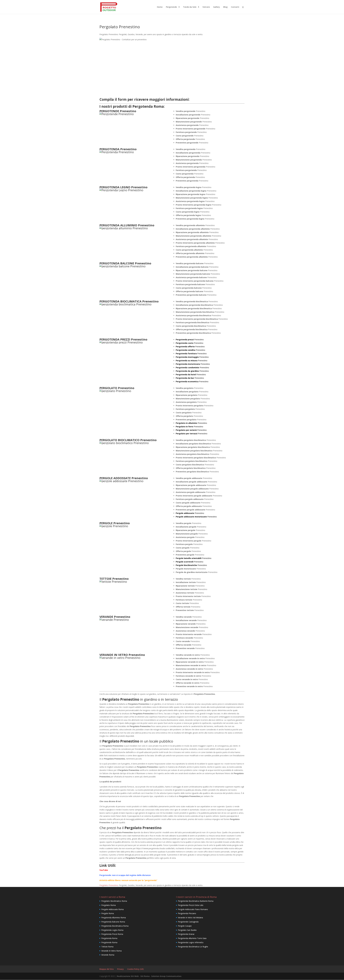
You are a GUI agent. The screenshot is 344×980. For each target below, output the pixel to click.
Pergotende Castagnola (188, 921)
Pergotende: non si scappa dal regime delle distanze (125, 875)
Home (159, 7)
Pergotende (171, 7)
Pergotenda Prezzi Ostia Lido (190, 905)
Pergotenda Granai (186, 934)
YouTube (103, 870)
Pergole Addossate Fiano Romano (193, 909)
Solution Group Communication (166, 976)
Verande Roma (107, 955)
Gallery (216, 7)
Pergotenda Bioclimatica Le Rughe (193, 946)
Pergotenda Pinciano (187, 913)
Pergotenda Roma (109, 938)
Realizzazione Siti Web (128, 976)
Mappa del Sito (106, 969)
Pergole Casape (185, 926)
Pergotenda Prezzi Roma (112, 934)
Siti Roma (145, 976)
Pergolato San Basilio (187, 930)
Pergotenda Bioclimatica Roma (114, 926)
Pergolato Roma (108, 905)
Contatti (235, 7)
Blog (225, 7)
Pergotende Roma (109, 942)
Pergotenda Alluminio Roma (113, 917)
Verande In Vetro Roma (111, 950)
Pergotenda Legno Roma (112, 930)
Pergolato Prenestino (108, 885)
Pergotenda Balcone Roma (113, 921)
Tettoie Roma (107, 946)
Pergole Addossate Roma (112, 909)
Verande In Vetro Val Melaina (190, 917)
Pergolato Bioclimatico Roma (114, 901)
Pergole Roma (107, 913)
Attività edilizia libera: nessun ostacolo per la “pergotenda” (128, 880)
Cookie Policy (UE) (135, 969)
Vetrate (206, 7)
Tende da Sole (189, 7)
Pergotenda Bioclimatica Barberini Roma (195, 901)
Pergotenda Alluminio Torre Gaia (192, 938)
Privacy (120, 969)
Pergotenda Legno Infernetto (190, 942)
